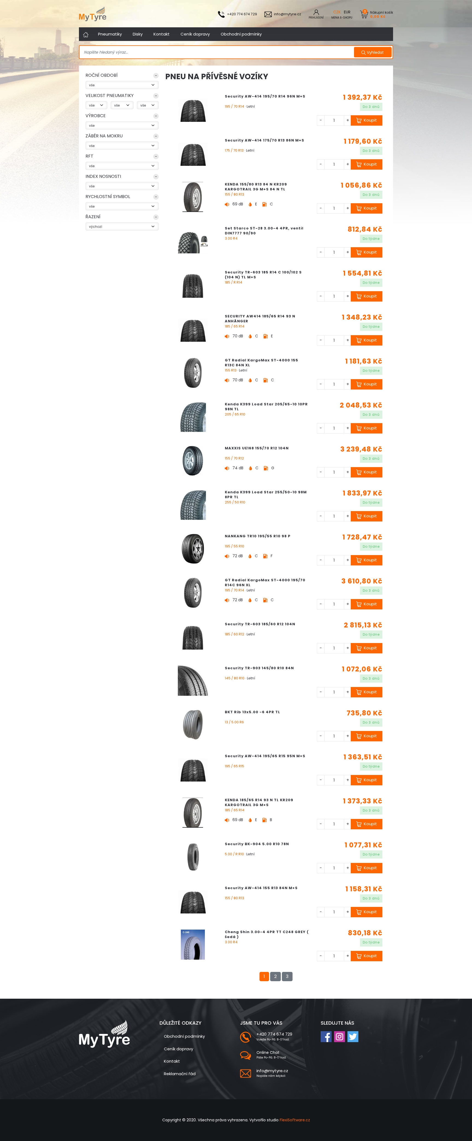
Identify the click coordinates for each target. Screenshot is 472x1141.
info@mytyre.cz (272, 1071)
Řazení (93, 217)
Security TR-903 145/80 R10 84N (259, 668)
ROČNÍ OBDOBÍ (101, 75)
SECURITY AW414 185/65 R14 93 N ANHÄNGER (260, 319)
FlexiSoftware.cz (295, 1120)
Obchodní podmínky (241, 34)
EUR (347, 12)
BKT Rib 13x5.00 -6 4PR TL (252, 712)
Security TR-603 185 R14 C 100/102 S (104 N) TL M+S (263, 275)
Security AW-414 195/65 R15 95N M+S (265, 756)
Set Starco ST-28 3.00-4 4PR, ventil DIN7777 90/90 (264, 231)
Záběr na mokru (104, 136)
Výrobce (95, 116)
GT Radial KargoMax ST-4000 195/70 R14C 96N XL (265, 582)
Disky (138, 34)
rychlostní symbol (107, 196)
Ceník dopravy (195, 34)
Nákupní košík (381, 14)
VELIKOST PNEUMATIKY (109, 95)
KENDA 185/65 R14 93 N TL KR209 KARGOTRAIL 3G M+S (259, 802)
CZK (337, 12)
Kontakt (162, 34)
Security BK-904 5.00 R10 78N (257, 844)
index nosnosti (103, 176)
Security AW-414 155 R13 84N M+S (261, 888)
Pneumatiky (110, 34)
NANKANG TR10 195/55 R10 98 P (258, 536)
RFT (89, 156)
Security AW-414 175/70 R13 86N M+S (264, 140)
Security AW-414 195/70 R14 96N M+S (265, 96)
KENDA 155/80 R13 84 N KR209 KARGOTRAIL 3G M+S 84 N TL (256, 187)
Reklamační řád (180, 1074)
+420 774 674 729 (274, 1034)
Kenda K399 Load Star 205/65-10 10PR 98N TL (266, 407)
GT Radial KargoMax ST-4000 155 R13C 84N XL (261, 363)
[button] (122, 76)
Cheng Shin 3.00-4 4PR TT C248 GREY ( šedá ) (267, 934)
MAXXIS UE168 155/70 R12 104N (257, 448)
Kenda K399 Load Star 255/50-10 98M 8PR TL (266, 495)
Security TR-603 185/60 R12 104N (260, 624)
